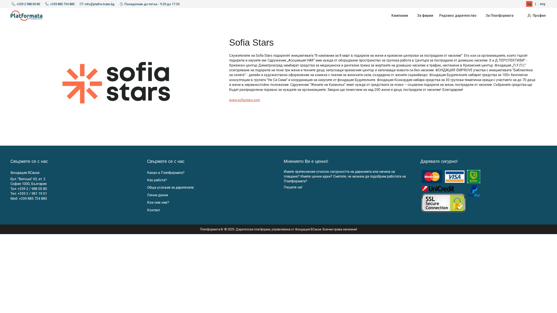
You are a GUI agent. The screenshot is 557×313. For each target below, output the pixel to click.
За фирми (425, 15)
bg (529, 4)
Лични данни (157, 195)
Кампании (399, 15)
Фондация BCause (25, 173)
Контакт (153, 210)
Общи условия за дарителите (170, 187)
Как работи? (157, 180)
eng (542, 4)
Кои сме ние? (158, 202)
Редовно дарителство (457, 15)
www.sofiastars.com (244, 100)
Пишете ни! (293, 187)
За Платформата (499, 15)
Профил (539, 15)
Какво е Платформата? (166, 173)
